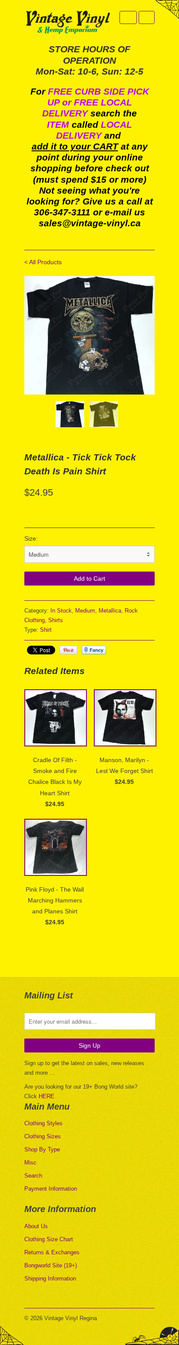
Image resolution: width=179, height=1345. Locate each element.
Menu (128, 17)
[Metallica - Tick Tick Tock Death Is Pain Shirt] (99, 335)
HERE (46, 1096)
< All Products (43, 262)
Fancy (94, 650)
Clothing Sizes (42, 1136)
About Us (36, 1226)
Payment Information (50, 1188)
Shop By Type (42, 1149)
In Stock (61, 610)
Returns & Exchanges (52, 1252)
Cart (147, 17)
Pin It (68, 650)
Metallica (110, 610)
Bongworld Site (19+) (50, 1265)
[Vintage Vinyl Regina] (67, 23)
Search (33, 1175)
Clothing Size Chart (48, 1239)
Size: (31, 538)
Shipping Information (50, 1278)
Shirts (55, 620)
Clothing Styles (43, 1123)
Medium (85, 610)
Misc (30, 1162)
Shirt (46, 630)
